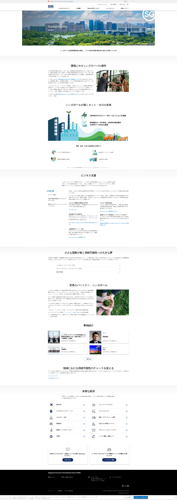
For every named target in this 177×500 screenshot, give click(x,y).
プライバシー (51, 490)
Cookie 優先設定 (68, 490)
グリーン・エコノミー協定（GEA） (72, 312)
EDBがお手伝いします (93, 8)
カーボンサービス (53, 375)
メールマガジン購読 (109, 459)
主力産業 (78, 8)
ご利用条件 (59, 490)
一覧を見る (88, 359)
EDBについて (124, 8)
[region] (88, 497)
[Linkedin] (123, 486)
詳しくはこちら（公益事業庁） (76, 237)
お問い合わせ (122, 4)
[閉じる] (174, 497)
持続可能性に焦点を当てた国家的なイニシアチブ (70, 79)
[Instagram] (125, 486)
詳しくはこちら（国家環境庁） (107, 211)
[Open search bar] (128, 4)
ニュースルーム (110, 8)
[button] (70, 1)
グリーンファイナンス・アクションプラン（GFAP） (88, 268)
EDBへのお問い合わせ (67, 477)
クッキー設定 (128, 497)
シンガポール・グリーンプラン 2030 (88, 265)
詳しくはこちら (73, 209)
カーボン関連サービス (72, 94)
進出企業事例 (113, 4)
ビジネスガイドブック (102, 4)
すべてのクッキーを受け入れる (140, 497)
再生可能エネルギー (61, 94)
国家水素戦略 (88, 272)
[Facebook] (128, 486)
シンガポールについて (63, 8)
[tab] (57, 191)
